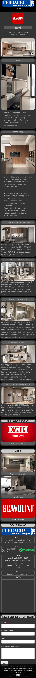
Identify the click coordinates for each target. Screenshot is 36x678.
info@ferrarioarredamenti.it (18, 574)
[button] (17, 9)
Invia (5, 663)
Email (3, 638)
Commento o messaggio (10, 646)
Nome (4, 623)
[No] (34, 671)
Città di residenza (8, 631)
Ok (18, 675)
